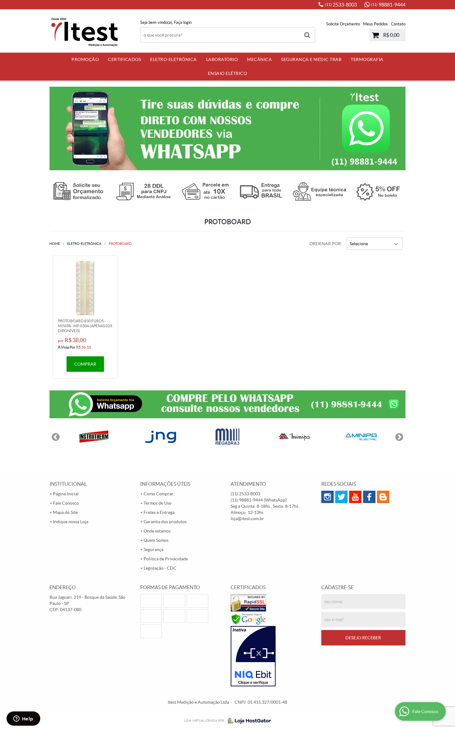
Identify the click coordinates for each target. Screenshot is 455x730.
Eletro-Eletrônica (173, 59)
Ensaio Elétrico (227, 73)
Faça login (183, 22)
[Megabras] (227, 436)
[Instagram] (327, 497)
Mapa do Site (65, 512)
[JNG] (161, 436)
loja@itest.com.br (247, 518)
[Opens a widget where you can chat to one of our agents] (23, 719)
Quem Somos (156, 540)
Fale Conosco (66, 503)
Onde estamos (157, 530)
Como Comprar (158, 493)
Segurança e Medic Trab (311, 59)
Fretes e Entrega (159, 512)
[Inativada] (273, 656)
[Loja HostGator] (247, 721)
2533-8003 (341, 4)
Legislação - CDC (160, 568)
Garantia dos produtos (165, 521)
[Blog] (383, 497)
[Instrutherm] (94, 436)
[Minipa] (294, 436)
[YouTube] (355, 497)
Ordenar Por (325, 243)
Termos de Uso (157, 503)
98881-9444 (388, 4)
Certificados (124, 59)
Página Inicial (66, 493)
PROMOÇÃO (85, 59)
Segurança (153, 549)
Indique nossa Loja (70, 521)
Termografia (367, 59)
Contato (398, 24)
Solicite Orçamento (343, 24)
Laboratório (222, 59)
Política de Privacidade (166, 558)
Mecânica (259, 59)
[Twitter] (341, 497)
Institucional (68, 484)
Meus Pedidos (375, 24)
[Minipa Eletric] (361, 436)
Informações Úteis (165, 484)
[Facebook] (369, 497)
